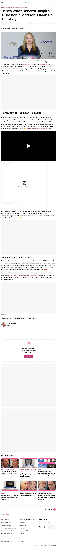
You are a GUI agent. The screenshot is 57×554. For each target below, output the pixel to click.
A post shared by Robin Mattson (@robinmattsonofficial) (24, 206)
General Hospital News (19, 318)
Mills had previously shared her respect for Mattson (26, 275)
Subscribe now (28, 356)
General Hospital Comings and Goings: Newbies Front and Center (10, 497)
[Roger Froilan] (4, 324)
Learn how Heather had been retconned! (39, 128)
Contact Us (23, 533)
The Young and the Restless (9, 528)
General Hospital (27, 64)
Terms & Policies (24, 531)
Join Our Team (24, 525)
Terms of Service (43, 545)
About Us (22, 522)
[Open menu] (2, 2)
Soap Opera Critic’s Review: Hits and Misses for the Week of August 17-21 (46, 473)
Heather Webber (45, 64)
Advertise (22, 528)
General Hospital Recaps (44, 492)
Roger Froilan (6, 28)
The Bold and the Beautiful (8, 531)
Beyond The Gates (6, 533)
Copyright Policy (52, 545)
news (39, 469)
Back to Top (48, 509)
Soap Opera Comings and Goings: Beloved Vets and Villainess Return (28, 475)
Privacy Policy (35, 545)
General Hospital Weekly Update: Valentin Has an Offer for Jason (9, 473)
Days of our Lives (6, 522)
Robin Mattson (31, 318)
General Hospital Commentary (27, 492)
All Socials (51, 527)
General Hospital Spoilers (7, 469)
